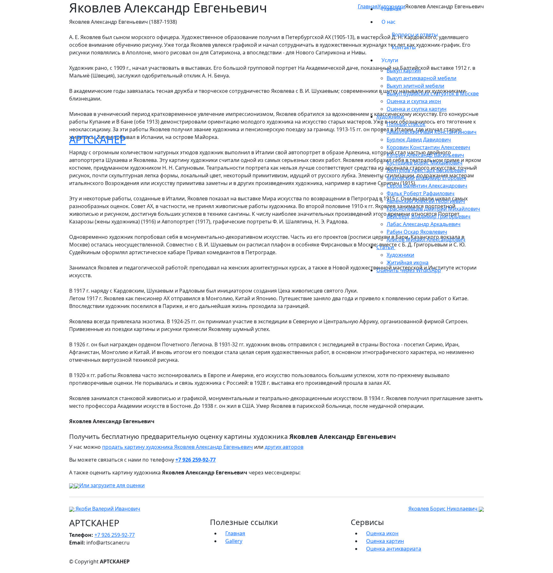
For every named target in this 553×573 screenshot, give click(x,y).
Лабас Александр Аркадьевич (424, 224)
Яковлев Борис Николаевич (443, 508)
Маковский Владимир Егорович (426, 178)
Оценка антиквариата (393, 548)
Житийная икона (408, 262)
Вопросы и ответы (415, 34)
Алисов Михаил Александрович (426, 239)
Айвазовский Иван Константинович (432, 131)
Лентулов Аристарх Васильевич (426, 170)
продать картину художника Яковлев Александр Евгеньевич (177, 446)
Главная (391, 8)
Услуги (390, 60)
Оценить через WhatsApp (408, 270)
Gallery (233, 541)
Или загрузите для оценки (112, 485)
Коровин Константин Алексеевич (428, 147)
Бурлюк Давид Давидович (419, 139)
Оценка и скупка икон (414, 101)
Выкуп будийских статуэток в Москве (433, 93)
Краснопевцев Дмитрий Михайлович (433, 208)
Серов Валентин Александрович (427, 185)
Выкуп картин (404, 70)
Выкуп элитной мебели (415, 85)
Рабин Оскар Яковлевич (417, 231)
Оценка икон (382, 533)
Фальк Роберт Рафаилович (420, 193)
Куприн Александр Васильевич (425, 154)
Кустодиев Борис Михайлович (424, 162)
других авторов (284, 446)
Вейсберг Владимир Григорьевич (428, 216)
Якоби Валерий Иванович (107, 508)
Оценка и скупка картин (416, 108)
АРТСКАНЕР (97, 139)
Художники (400, 254)
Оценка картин (385, 541)
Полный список (406, 124)
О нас (389, 21)
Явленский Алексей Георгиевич (426, 201)
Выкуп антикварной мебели (421, 78)
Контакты (404, 47)
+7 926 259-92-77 (195, 459)
